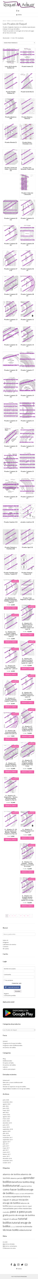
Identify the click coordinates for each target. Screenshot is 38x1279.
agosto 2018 (6, 1131)
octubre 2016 (7, 1163)
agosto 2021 (6, 1116)
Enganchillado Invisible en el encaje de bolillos (16, 1089)
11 (21, 916)
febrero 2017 (7, 1154)
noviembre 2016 (7, 1160)
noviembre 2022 (7, 1102)
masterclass (27, 1208)
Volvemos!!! (6, 1080)
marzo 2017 (6, 1152)
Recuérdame (9, 980)
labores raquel (27, 1206)
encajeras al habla (19, 1193)
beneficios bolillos (21, 1182)
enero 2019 (6, 1127)
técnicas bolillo (11, 1230)
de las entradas (9, 1244)
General (5, 1041)
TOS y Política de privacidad (19, 1276)
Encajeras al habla (8, 1063)
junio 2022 (6, 1108)
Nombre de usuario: (10, 969)
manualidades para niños (12, 1208)
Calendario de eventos (9, 944)
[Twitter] (22, 1264)
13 (27, 916)
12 (24, 916)
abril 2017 (6, 1150)
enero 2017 (6, 1156)
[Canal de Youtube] (15, 1264)
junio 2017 (6, 1146)
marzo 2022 (6, 1114)
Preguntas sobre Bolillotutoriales (12, 1045)
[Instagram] (18, 1264)
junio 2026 (6, 1100)
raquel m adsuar (10, 1219)
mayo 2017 (6, 1148)
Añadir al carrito (10, 608)
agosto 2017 (6, 1142)
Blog (4, 1059)
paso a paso (17, 1211)
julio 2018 (6, 1133)
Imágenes (6, 942)
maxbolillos (6, 1212)
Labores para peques (9, 1069)
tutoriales (13, 1226)
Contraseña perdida (10, 995)
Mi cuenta (6, 949)
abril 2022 (6, 1112)
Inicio (4, 20)
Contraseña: (7, 974)
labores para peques (15, 1206)
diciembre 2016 (7, 1158)
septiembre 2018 (8, 1129)
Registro (6, 993)
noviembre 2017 (7, 1137)
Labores (5, 1067)
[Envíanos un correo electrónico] (26, 1264)
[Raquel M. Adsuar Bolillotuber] (19, 4)
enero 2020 (6, 1121)
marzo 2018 (6, 1135)
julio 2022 (6, 1106)
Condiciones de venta (9, 1248)
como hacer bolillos (14, 1189)
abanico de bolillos (11, 1174)
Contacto (5, 946)
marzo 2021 (6, 1119)
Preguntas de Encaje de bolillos (12, 1043)
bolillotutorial (11, 1185)
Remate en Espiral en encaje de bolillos (14, 1086)
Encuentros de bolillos (9, 1047)
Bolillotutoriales (7, 1061)
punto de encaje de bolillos (22, 1215)
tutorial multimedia (24, 1226)
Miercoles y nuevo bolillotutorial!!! (13, 1082)
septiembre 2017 (8, 1139)
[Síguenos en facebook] (11, 1264)
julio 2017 (6, 1144)
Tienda (8, 20)
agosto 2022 (6, 1104)
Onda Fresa (6, 1084)
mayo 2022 (6, 1110)
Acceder (17, 991)
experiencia (17, 1196)
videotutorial (25, 1230)
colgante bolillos (26, 1186)
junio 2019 (6, 1125)
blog (32, 1181)
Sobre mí (5, 940)
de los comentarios (10, 1246)
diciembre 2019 (7, 1123)
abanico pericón (17, 1178)
